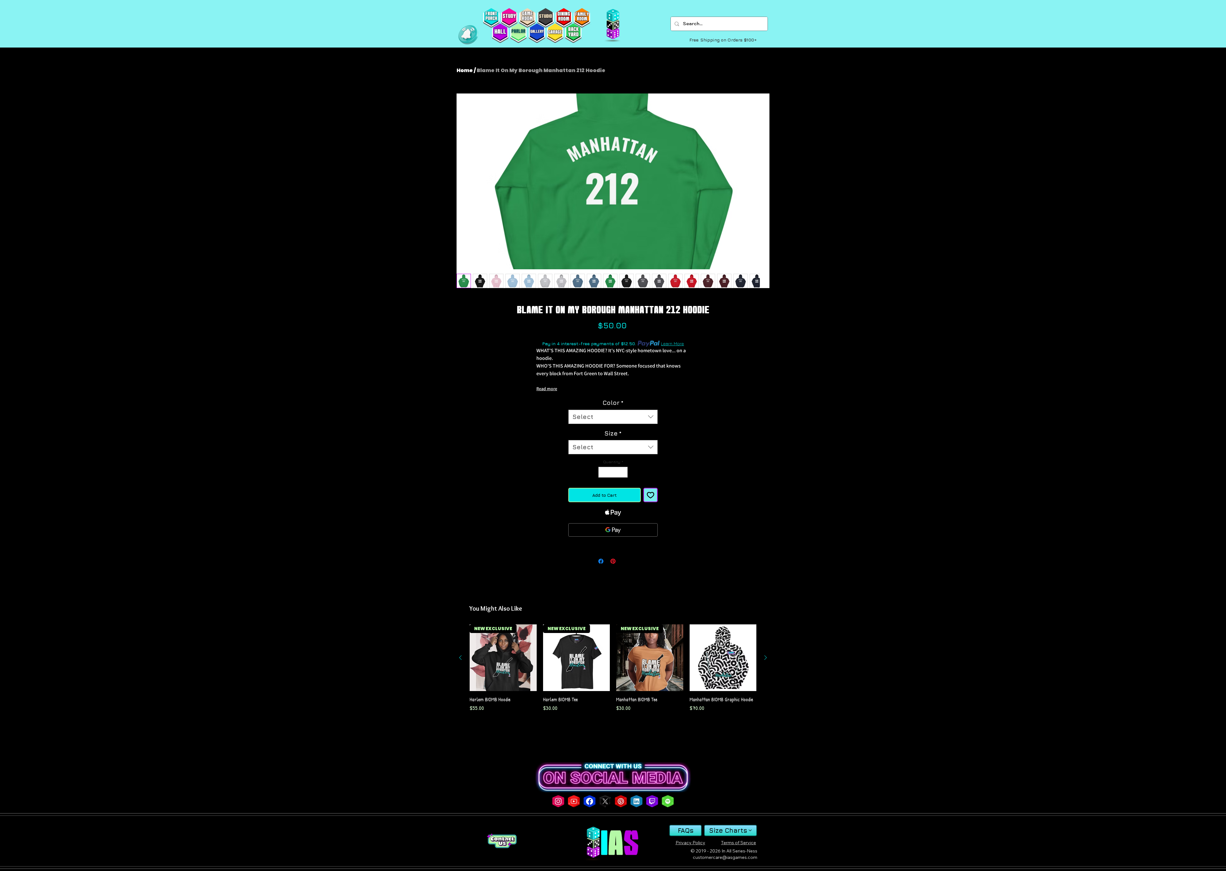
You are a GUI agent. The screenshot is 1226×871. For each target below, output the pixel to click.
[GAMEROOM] (527, 18)
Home (465, 70)
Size (613, 433)
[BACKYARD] (573, 33)
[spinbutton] (613, 472)
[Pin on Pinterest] (613, 561)
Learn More (672, 343)
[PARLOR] (518, 33)
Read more (546, 388)
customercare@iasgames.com (725, 857)
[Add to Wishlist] (650, 495)
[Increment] (623, 472)
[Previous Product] (460, 657)
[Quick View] (723, 657)
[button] (468, 35)
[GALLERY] (537, 33)
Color (613, 402)
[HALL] (500, 33)
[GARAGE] (555, 33)
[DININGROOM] (563, 18)
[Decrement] (602, 472)
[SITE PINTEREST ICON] (621, 801)
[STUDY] (509, 18)
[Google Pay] (613, 530)
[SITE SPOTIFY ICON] (668, 801)
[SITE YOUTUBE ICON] (574, 801)
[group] (613, 671)
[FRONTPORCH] (491, 18)
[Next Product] (765, 657)
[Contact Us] (501, 841)
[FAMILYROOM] (582, 18)
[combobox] (613, 417)
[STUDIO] (545, 18)
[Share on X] (625, 561)
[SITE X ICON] (605, 801)
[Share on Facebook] (601, 561)
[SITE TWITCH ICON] (652, 801)
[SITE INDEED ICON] (636, 801)
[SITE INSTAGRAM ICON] (558, 801)
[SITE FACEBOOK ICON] (589, 801)
